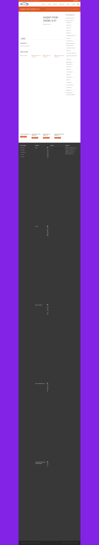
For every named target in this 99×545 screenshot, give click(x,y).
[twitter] (75, 1)
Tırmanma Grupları (69, 84)
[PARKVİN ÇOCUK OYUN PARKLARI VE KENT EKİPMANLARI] (25, 4)
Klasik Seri (68, 50)
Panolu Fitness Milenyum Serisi (71, 55)
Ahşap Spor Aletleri (69, 45)
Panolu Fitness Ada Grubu (70, 53)
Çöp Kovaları (68, 66)
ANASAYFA (43, 4)
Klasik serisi (68, 32)
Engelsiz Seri (68, 25)
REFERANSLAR (61, 4)
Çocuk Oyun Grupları (69, 20)
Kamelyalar (68, 69)
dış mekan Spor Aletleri (69, 43)
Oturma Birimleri (69, 71)
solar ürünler (68, 59)
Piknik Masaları (68, 77)
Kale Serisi (68, 30)
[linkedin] (77, 1)
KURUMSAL (55, 4)
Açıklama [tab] (23, 38)
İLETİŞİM (68, 4)
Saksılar (67, 79)
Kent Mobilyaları (68, 62)
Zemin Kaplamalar (69, 92)
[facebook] (73, 1)
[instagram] (76, 1)
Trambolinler (68, 87)
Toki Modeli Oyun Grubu (70, 35)
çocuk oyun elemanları (69, 18)
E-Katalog (73, 4)
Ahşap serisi (49, 24)
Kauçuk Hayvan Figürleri (70, 94)
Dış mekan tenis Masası (70, 47)
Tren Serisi (68, 38)
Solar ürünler (68, 82)
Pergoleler (68, 74)
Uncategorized (68, 90)
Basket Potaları (69, 64)
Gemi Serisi (68, 27)
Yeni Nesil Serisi (69, 40)
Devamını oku (23, 136)
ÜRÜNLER (49, 4)
